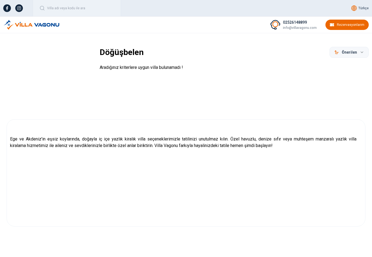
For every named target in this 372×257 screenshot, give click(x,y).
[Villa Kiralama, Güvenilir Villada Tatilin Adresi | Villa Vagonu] (31, 25)
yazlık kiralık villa (128, 139)
